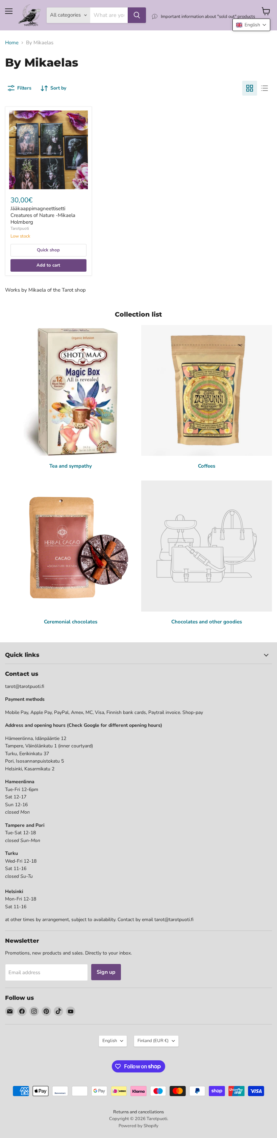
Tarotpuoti (19, 228)
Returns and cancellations (138, 1112)
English (109, 1041)
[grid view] (249, 88)
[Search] (137, 15)
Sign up (106, 972)
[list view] (264, 88)
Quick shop (48, 250)
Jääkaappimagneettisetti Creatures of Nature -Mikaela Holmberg (42, 215)
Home (12, 43)
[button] (251, 25)
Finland (153, 1041)
